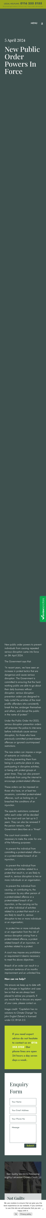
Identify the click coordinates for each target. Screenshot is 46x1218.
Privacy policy (25, 1214)
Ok (16, 1214)
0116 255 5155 (31, 3)
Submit (30, 1145)
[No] (43, 1209)
